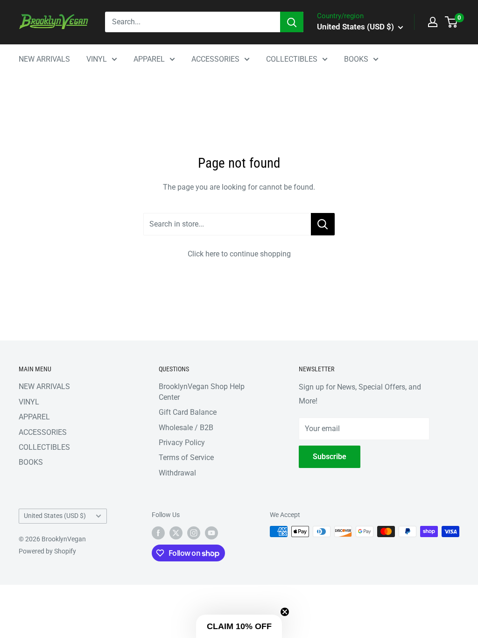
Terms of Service (186, 457)
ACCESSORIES (215, 59)
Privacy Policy (182, 442)
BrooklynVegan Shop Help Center (202, 391)
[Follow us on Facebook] (158, 532)
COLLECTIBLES (291, 59)
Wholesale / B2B (186, 427)
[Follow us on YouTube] (211, 532)
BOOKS (356, 59)
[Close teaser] (284, 612)
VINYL (96, 59)
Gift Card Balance (188, 412)
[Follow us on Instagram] (193, 532)
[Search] (291, 22)
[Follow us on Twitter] (176, 532)
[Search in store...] (323, 224)
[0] (451, 22)
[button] (239, 626)
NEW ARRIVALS (44, 59)
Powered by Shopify (47, 551)
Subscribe (329, 456)
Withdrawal (177, 472)
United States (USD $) (55, 515)
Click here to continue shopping (239, 253)
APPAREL (149, 59)
